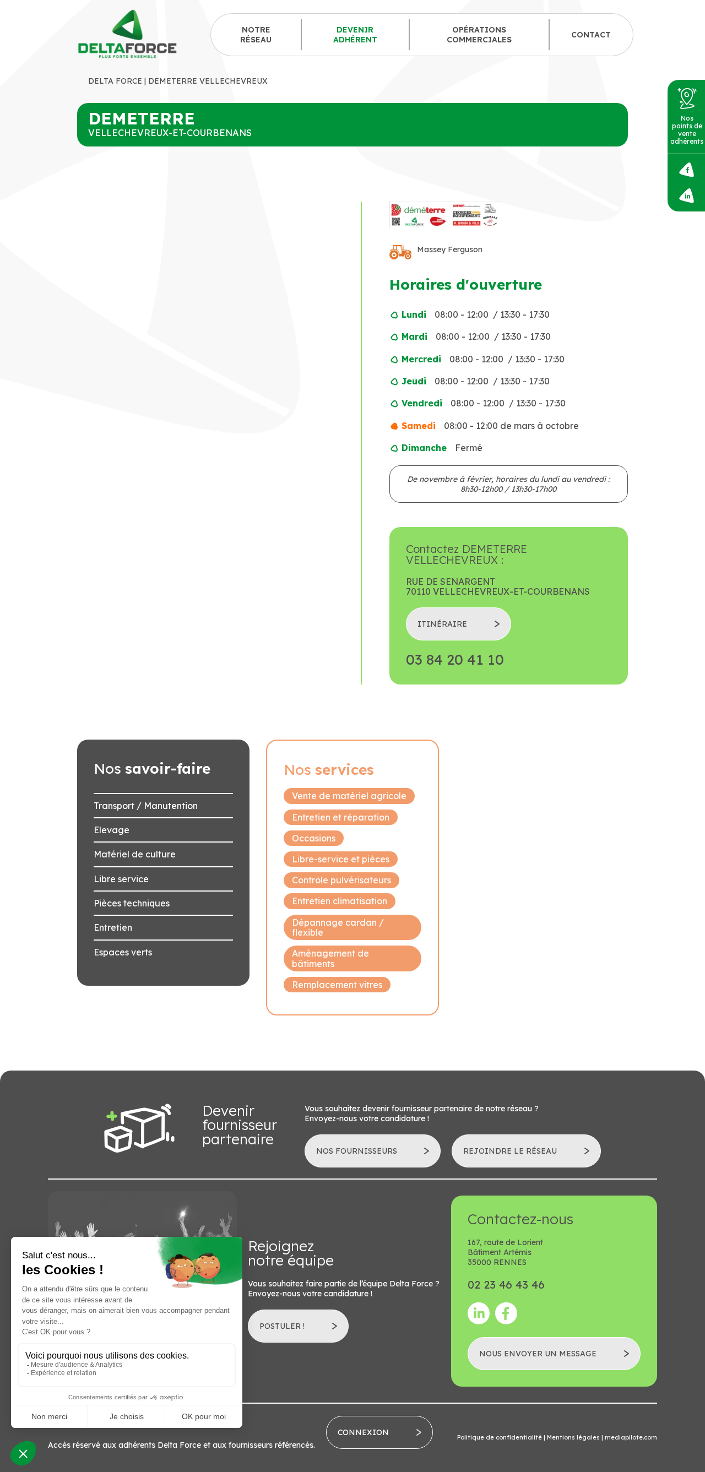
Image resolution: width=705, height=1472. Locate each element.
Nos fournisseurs (356, 1151)
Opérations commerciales (479, 35)
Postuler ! (282, 1326)
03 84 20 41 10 (455, 659)
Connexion (363, 1432)
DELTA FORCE (115, 81)
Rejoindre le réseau (510, 1151)
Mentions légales (573, 1437)
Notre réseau (256, 35)
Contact (591, 35)
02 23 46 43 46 (506, 1284)
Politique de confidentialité (499, 1437)
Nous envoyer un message (537, 1354)
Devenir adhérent (355, 35)
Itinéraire (442, 624)
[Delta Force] (127, 34)
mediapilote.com (631, 1437)
